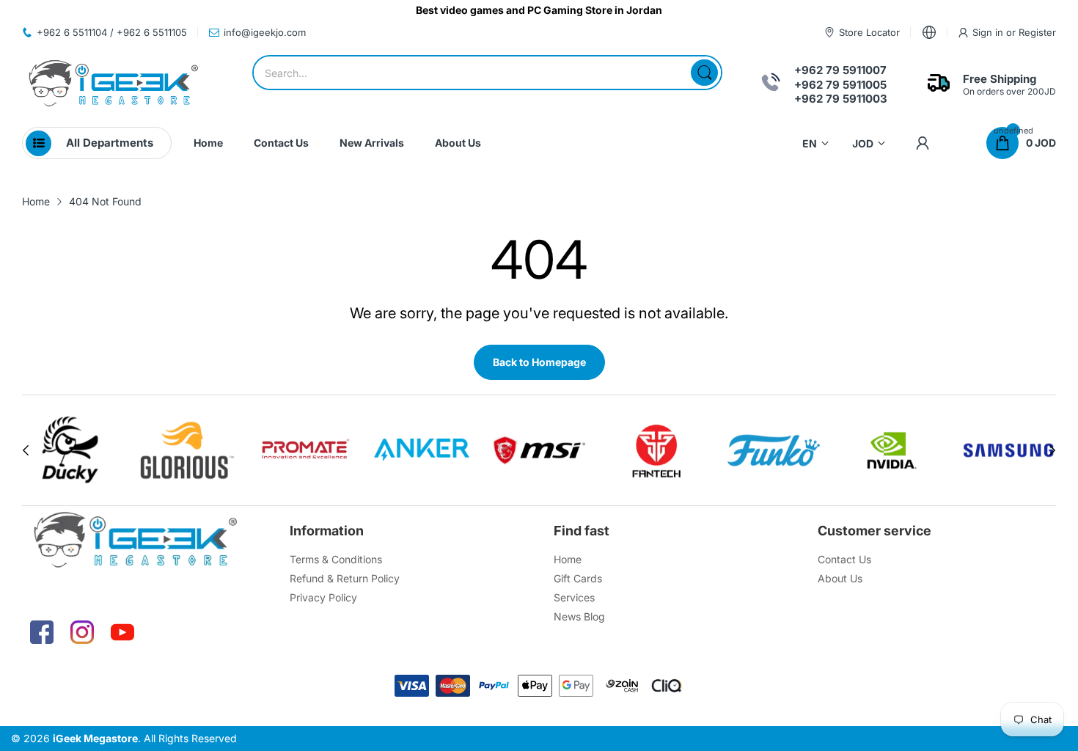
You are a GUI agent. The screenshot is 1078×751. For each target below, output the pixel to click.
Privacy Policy (323, 597)
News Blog (579, 616)
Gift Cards (578, 578)
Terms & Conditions (336, 559)
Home (568, 559)
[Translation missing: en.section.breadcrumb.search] (704, 72)
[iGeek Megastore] (113, 84)
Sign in (989, 32)
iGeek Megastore (95, 738)
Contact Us (844, 559)
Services (574, 597)
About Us (840, 578)
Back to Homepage (539, 362)
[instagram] (82, 632)
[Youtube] (122, 632)
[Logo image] (119, 450)
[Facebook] (42, 632)
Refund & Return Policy (345, 578)
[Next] (25, 450)
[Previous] (1052, 450)
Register (1037, 32)
